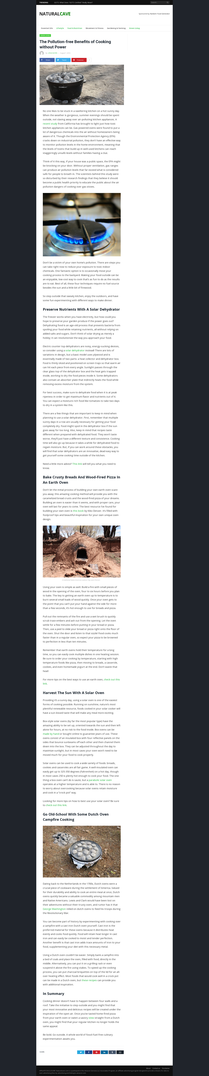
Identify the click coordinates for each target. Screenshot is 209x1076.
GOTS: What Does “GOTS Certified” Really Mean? (73, 2)
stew (91, 1017)
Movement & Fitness (94, 28)
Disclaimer (166, 1068)
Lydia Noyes (52, 53)
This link (77, 463)
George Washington (54, 909)
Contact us (156, 1068)
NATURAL (55, 14)
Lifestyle (60, 28)
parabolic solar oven (100, 780)
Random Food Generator (160, 14)
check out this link (56, 805)
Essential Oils (47, 28)
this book (78, 510)
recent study (50, 123)
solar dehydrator (75, 350)
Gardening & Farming (116, 28)
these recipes (89, 980)
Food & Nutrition (74, 28)
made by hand (51, 733)
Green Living (134, 28)
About (148, 1068)
